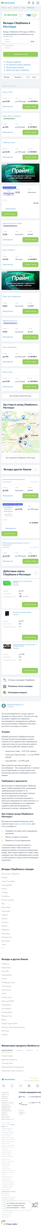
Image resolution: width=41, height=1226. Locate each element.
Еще (34, 77)
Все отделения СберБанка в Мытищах (20, 458)
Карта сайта (6, 1117)
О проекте (5, 1092)
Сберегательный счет (10, 321)
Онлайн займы (7, 1056)
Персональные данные (7, 1111)
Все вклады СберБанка (10, 874)
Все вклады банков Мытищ (20, 396)
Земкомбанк (6, 1005)
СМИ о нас (5, 1094)
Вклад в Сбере (8, 92)
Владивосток (7, 937)
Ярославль (6, 933)
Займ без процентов (9, 1059)
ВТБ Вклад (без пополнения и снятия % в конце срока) (8, 508)
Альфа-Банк (6, 967)
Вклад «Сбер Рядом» (10, 347)
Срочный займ (7, 1063)
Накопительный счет (8, 190)
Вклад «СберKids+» (9, 250)
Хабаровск (6, 930)
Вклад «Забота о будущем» (12, 116)
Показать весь (8, 36)
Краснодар (6, 911)
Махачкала (6, 941)
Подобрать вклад (20, 54)
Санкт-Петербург (8, 881)
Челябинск (6, 896)
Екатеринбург (7, 885)
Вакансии (5, 1100)
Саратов (5, 915)
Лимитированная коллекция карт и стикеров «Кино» (25, 645)
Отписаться (6, 1105)
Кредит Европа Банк (9, 1023)
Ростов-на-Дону (8, 900)
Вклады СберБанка (13, 62)
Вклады (7, 77)
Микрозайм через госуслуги (12, 1071)
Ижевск (5, 926)
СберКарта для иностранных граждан (22, 582)
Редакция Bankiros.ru (15, 705)
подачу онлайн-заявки (22, 824)
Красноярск (6, 907)
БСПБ (4, 993)
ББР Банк (5, 1031)
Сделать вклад (30, 132)
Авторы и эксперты (5, 1097)
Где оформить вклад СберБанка (18, 64)
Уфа (3, 904)
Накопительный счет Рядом (12, 223)
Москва (4, 877)
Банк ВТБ (8, 514)
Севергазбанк (7, 1012)
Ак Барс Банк (7, 997)
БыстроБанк (6, 1008)
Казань (4, 889)
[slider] (3, 44)
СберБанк (16, 585)
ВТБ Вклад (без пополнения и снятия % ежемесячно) (16, 544)
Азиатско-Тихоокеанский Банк (13, 1027)
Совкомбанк (6, 986)
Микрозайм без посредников (13, 1067)
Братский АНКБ (8, 1001)
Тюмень (4, 918)
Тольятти (5, 922)
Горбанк (5, 1035)
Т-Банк (4, 979)
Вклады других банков (15, 67)
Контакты (5, 1115)
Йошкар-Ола (7, 1016)
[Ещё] (2, 948)
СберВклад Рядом (9, 142)
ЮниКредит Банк (8, 982)
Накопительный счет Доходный (14, 479)
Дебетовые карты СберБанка (17, 70)
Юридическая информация (6, 1108)
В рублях (18, 77)
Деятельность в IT (8, 1119)
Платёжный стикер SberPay (22, 612)
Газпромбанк (7, 482)
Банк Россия (6, 990)
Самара (4, 892)
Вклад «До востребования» (12, 296)
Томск (4, 944)
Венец (4, 1020)
